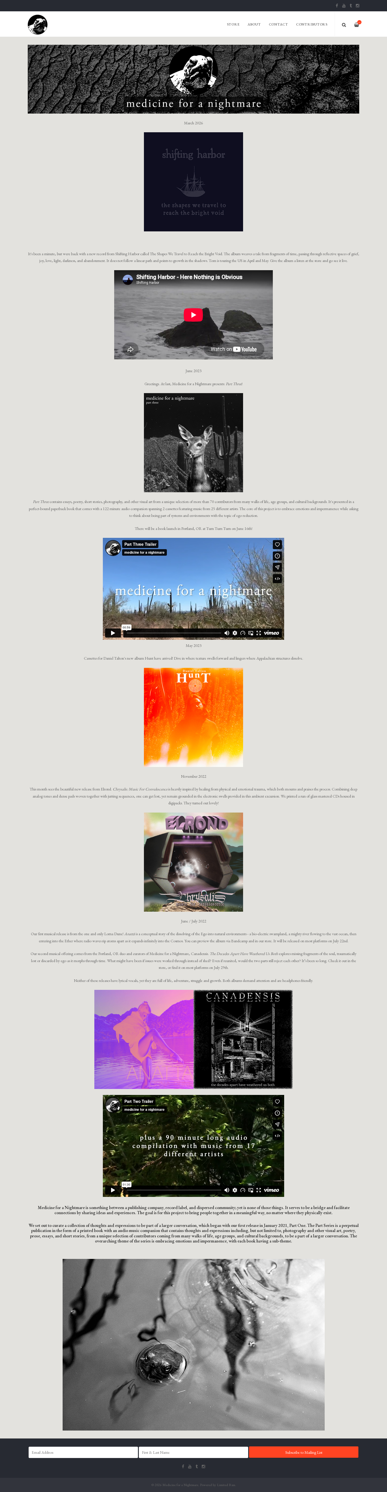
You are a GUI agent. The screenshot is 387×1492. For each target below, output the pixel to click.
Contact (278, 24)
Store (233, 24)
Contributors (312, 24)
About (254, 24)
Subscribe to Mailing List (303, 1452)
